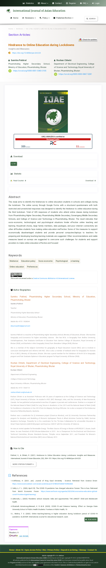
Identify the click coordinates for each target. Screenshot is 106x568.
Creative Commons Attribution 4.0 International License (53, 278)
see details (23, 536)
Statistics (29, 3)
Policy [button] (45, 18)
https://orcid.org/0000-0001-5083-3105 (29, 71)
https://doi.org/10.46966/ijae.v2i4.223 (26, 53)
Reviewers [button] (29, 18)
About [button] (44, 3)
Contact (58, 3)
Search (92, 19)
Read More (92, 519)
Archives (19, 29)
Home (15, 18)
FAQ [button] (84, 3)
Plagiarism (13, 562)
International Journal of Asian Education (39, 10)
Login (97, 3)
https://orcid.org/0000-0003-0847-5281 (75, 74)
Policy (19, 562)
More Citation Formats (23, 464)
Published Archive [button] (64, 18)
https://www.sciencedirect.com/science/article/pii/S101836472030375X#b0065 (42, 484)
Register (72, 3)
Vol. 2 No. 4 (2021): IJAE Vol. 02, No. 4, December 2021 (46, 29)
